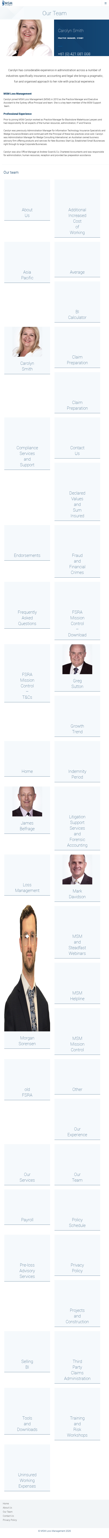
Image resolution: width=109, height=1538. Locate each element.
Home (6, 1503)
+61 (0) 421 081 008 (74, 53)
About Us (7, 1507)
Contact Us (8, 1515)
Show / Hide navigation (105, 3)
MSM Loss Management (7, 3)
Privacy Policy (10, 1520)
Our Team (7, 1511)
